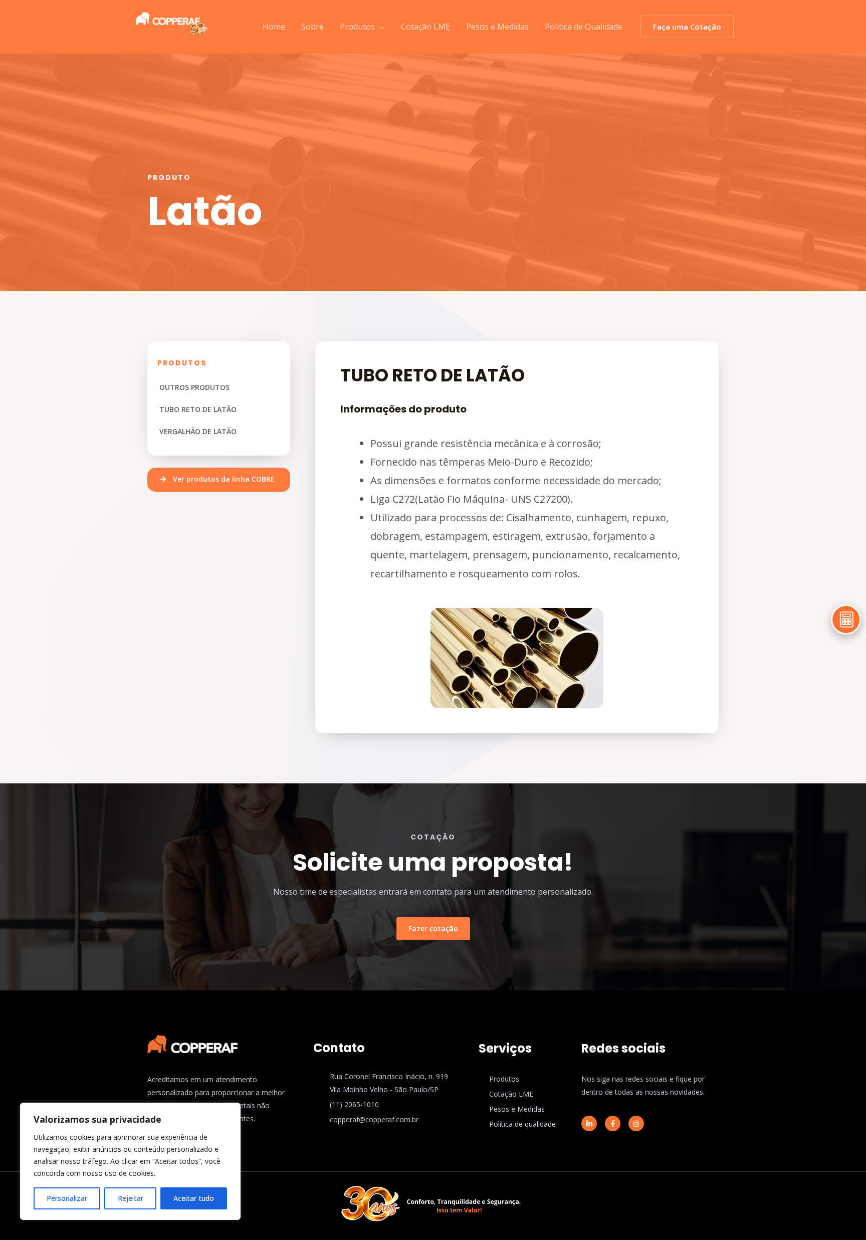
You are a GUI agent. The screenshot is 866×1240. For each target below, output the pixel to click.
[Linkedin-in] (589, 1123)
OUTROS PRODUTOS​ (194, 387)
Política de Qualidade (583, 26)
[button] (218, 480)
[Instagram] (636, 1123)
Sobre (312, 26)
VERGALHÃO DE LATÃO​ (198, 431)
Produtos (357, 26)
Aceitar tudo (193, 1198)
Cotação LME (425, 26)
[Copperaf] (171, 21)
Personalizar (67, 1198)
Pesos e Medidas (497, 26)
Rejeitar (130, 1198)
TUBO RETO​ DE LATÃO (198, 409)
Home (274, 26)
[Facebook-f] (612, 1123)
